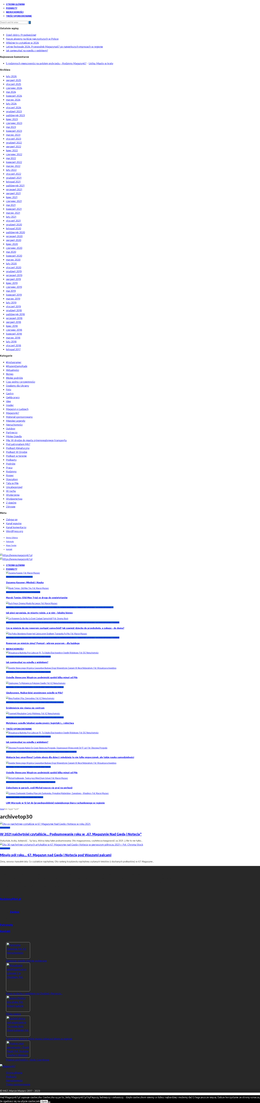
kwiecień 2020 (14, 255)
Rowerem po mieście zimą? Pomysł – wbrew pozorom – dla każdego (43, 643)
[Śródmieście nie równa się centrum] (30, 698)
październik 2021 (15, 185)
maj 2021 (11, 205)
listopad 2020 (13, 228)
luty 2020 (11, 263)
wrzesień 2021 (14, 189)
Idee (8, 401)
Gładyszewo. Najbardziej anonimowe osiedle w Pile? (34, 692)
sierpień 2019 (13, 279)
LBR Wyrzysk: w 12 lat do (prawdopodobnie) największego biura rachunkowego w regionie (55, 803)
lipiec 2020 (12, 244)
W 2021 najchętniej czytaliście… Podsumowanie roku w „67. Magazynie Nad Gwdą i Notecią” (71, 834)
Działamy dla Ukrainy (17, 385)
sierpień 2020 (13, 240)
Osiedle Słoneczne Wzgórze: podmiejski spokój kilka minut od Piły (41, 677)
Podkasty (11, 8)
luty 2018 (11, 341)
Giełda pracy (13, 397)
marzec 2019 (13, 298)
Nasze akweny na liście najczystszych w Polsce (32, 38)
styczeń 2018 (13, 345)
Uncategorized (14, 487)
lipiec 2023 (12, 119)
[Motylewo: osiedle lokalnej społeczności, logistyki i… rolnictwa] (33, 713)
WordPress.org (14, 531)
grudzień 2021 (14, 177)
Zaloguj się (12, 519)
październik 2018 (15, 314)
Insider (10, 405)
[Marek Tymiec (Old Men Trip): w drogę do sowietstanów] (27, 588)
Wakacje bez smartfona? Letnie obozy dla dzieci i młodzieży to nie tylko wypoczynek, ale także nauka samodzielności (70, 757)
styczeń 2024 (13, 107)
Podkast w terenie (16, 455)
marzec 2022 (13, 166)
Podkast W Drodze (16, 452)
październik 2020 (15, 232)
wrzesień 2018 (14, 318)
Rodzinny (11, 471)
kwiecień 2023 (14, 130)
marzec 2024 (13, 99)
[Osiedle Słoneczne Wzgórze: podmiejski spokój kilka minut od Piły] (61, 668)
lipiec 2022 (12, 150)
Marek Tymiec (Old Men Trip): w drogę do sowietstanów (37, 597)
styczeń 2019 (13, 306)
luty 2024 (11, 103)
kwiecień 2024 (14, 95)
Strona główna (15, 4)
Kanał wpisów (14, 523)
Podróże (10, 463)
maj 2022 (11, 158)
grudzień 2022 (14, 142)
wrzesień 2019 (14, 275)
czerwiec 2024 (14, 88)
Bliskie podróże (14, 377)
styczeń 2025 (13, 84)
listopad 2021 (13, 181)
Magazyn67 (12, 413)
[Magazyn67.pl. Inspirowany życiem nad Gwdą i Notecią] (16, 555)
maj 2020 (11, 251)
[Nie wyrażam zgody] (49, 1102)
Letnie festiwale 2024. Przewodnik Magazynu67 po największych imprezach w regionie (54, 46)
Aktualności (12, 370)
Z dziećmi (11, 502)
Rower (10, 475)
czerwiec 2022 (14, 154)
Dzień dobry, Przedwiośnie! (21, 34)
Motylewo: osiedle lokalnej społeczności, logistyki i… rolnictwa (40, 723)
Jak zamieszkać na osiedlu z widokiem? (27, 50)
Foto (8, 389)
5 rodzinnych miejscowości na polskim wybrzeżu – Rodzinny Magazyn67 (46, 63)
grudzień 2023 (14, 111)
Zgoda (44, 1101)
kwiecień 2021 (14, 208)
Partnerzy (11, 432)
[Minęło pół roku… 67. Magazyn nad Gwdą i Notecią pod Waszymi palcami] (71, 844)
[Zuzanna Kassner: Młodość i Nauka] (23, 573)
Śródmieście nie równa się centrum (25, 708)
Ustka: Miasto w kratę (101, 63)
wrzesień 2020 (14, 236)
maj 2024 (11, 91)
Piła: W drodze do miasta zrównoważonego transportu (36, 440)
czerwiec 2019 (14, 287)
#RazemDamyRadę (16, 366)
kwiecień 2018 (14, 333)
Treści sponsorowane (19, 16)
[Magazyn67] (7, 1066)
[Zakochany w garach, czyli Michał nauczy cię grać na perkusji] (37, 778)
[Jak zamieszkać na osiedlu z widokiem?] (52, 652)
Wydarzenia (12, 494)
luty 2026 (11, 76)
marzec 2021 (13, 212)
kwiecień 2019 (14, 294)
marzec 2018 (13, 337)
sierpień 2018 (13, 322)
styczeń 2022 (13, 173)
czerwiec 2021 (14, 201)
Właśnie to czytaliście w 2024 (22, 42)
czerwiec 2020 (14, 247)
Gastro (10, 393)
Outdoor (10, 428)
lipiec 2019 (12, 283)
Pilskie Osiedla (14, 436)
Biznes (9, 374)
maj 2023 (11, 127)
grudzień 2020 (14, 224)
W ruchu (11, 491)
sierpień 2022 (13, 146)
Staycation (12, 479)
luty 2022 (11, 169)
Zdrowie (10, 506)
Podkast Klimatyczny (17, 448)
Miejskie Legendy (15, 420)
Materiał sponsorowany (19, 416)
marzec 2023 (13, 134)
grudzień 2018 (14, 310)
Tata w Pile (12, 483)
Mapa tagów (11, 545)
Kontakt (9, 549)
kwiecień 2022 (14, 162)
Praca (9, 467)
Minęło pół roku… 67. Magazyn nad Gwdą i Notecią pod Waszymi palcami (55, 855)
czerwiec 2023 (14, 123)
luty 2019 (11, 302)
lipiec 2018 (12, 326)
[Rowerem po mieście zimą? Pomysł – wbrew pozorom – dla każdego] (46, 633)
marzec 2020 (13, 259)
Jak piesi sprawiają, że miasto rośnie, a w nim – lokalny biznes (39, 613)
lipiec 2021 (11, 197)
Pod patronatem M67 (18, 444)
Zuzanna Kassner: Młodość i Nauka (25, 582)
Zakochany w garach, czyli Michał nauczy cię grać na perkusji (39, 787)
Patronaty (10, 541)
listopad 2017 (13, 349)
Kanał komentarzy (16, 527)
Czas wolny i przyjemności (20, 381)
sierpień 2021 (13, 193)
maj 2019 (11, 290)
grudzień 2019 (14, 271)
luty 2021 (11, 216)
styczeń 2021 (13, 220)
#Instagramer (13, 362)
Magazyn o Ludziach (17, 409)
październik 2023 (15, 115)
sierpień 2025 (13, 80)
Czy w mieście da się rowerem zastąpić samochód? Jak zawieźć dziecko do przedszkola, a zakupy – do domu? (65, 628)
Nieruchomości (14, 12)
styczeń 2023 (13, 138)
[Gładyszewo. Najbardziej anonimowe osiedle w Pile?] (35, 683)
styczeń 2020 (13, 267)
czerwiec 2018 (14, 329)
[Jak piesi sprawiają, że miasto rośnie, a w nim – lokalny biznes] (31, 603)
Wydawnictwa (14, 498)
